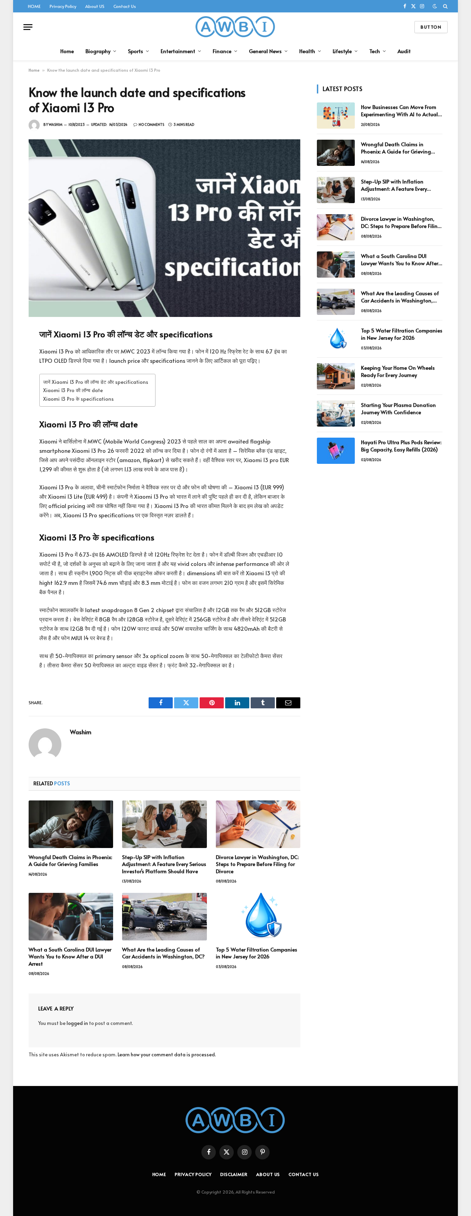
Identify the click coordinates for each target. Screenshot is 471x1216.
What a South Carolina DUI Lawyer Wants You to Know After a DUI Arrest (70, 956)
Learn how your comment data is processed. (167, 1054)
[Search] (445, 6)
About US (94, 6)
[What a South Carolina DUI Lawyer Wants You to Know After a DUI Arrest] (71, 916)
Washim (55, 124)
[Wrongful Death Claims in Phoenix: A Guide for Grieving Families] (71, 824)
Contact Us (124, 6)
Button (431, 27)
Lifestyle (342, 50)
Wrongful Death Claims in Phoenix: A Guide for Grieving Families (70, 860)
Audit (404, 50)
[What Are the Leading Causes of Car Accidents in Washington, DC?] (164, 916)
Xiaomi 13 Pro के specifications (78, 398)
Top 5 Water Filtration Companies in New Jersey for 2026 (256, 953)
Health (307, 50)
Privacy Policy (63, 6)
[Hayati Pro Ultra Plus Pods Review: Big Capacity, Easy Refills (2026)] (336, 451)
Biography (98, 50)
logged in (77, 1023)
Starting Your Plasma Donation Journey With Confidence (398, 408)
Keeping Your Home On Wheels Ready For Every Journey (398, 371)
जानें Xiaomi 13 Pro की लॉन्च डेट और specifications (95, 381)
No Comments (151, 124)
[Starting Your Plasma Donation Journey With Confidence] (336, 413)
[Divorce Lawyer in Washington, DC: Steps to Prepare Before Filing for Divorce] (258, 824)
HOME (34, 6)
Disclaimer (234, 1174)
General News (265, 50)
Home (67, 50)
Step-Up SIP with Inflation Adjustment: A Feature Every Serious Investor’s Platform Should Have (164, 864)
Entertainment (178, 50)
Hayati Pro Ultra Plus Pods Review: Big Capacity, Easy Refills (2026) (401, 445)
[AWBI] (235, 27)
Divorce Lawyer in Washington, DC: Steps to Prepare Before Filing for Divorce (257, 864)
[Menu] (27, 27)
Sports (135, 50)
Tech (374, 50)
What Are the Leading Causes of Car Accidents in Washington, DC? (163, 953)
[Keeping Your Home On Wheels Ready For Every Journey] (336, 376)
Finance (222, 50)
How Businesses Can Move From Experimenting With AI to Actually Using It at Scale (401, 110)
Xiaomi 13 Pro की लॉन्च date (73, 390)
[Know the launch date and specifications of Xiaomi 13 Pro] (164, 228)
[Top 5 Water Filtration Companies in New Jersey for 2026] (258, 916)
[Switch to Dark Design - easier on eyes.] (435, 6)
